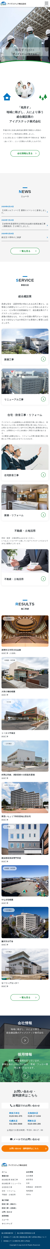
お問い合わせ (7, 1212)
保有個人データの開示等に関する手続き (16, 1241)
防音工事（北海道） (9, 1208)
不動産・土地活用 (9, 1195)
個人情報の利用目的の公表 (26, 1233)
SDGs (28, 1194)
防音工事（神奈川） (9, 1204)
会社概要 (29, 1176)
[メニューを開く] (46, 3)
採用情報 (5, 1216)
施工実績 (5, 1200)
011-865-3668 (15, 1124)
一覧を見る (25, 251)
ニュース (5, 1220)
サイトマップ (7, 1224)
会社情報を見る (25, 153)
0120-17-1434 (34, 1116)
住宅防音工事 (7, 1187)
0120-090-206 (34, 1124)
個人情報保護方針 (7, 1233)
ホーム (4, 1172)
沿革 (28, 1183)
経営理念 (29, 1179)
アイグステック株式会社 (13, 3)
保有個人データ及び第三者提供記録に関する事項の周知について (25, 1237)
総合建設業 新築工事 (10, 1180)
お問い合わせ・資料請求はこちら (24, 1148)
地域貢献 (29, 1191)
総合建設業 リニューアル (11, 1183)
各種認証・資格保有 (34, 1187)
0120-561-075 (15, 1116)
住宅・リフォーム (9, 1191)
